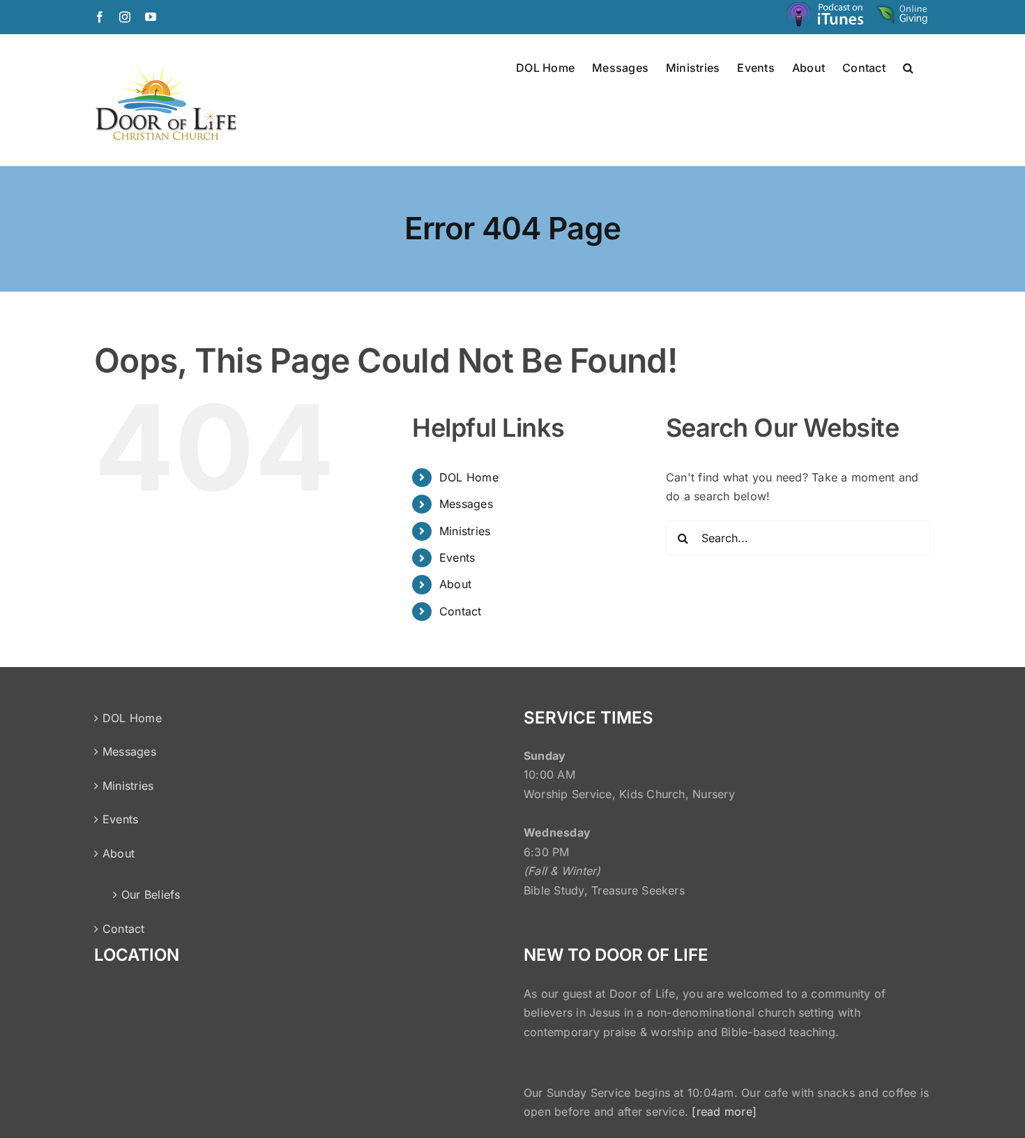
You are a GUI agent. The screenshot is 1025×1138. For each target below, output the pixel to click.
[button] (908, 67)
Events (457, 557)
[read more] (724, 1111)
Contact (460, 611)
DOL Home (469, 477)
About (455, 584)
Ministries (464, 531)
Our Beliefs (151, 894)
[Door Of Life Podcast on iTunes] (826, 16)
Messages (466, 504)
